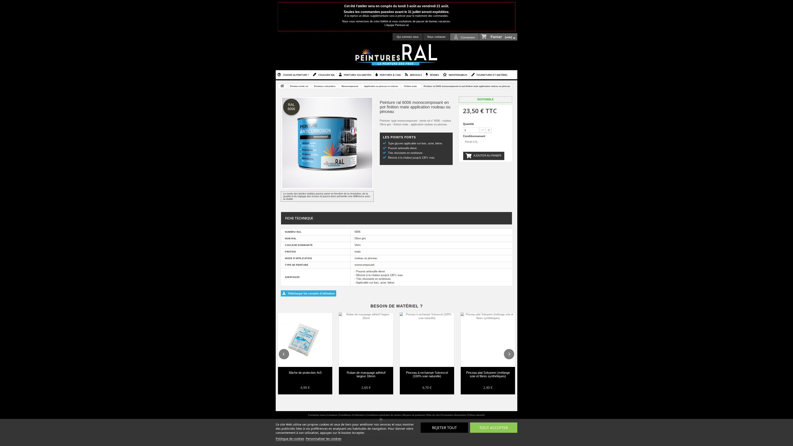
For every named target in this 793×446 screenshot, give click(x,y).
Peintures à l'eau (390, 74)
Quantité (468, 124)
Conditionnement (474, 136)
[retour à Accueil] (282, 86)
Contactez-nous (317, 415)
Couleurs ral (326, 74)
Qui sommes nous (408, 36)
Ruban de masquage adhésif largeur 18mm (366, 374)
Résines (434, 74)
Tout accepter (493, 427)
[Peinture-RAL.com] (396, 55)
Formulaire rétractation (454, 415)
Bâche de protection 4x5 (305, 372)
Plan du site (433, 415)
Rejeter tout (444, 427)
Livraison (332, 415)
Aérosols (416, 74)
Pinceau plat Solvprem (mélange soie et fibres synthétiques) (488, 374)
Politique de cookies (290, 439)
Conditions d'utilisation (352, 415)
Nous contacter (436, 36)
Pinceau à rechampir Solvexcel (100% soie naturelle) (427, 374)
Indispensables (458, 74)
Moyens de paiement (414, 415)
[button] (284, 354)
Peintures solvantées (358, 74)
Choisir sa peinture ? (296, 74)
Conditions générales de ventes (384, 415)
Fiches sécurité (476, 415)
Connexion (467, 37)
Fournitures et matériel (492, 74)
